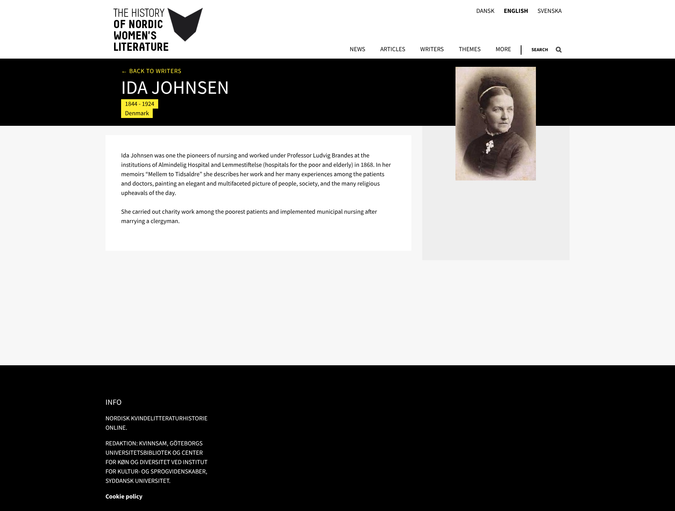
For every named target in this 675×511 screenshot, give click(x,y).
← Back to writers (151, 71)
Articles (392, 49)
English (516, 11)
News (357, 49)
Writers (432, 49)
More (503, 49)
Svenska (550, 11)
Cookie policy (124, 496)
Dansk (485, 11)
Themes (469, 49)
